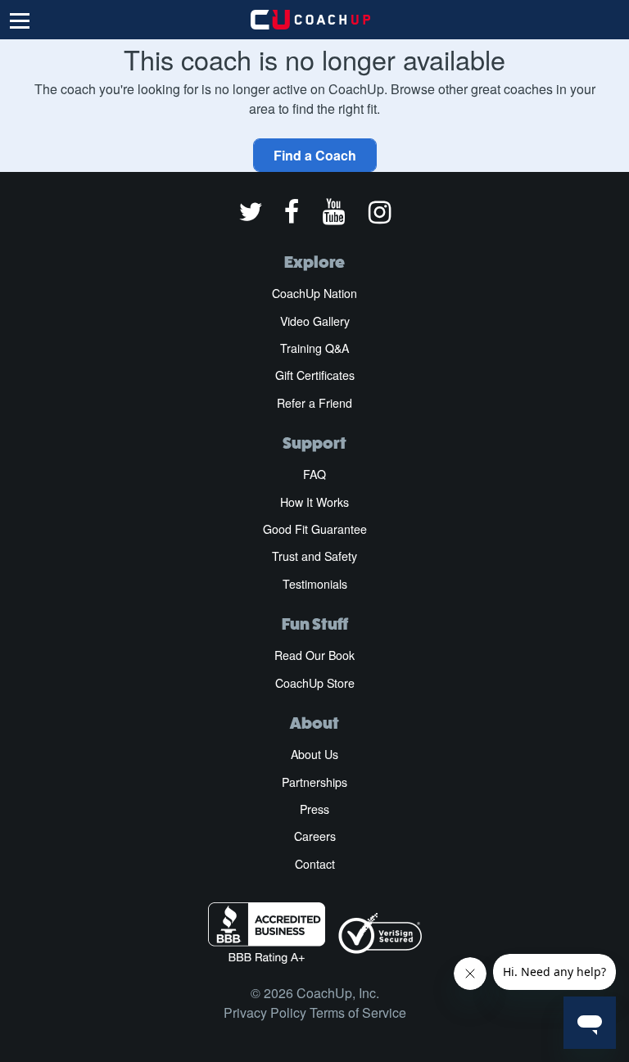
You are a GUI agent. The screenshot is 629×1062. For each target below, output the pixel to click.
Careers (315, 836)
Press (314, 809)
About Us (314, 754)
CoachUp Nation (314, 293)
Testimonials (315, 584)
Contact (315, 864)
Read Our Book (314, 655)
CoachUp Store (315, 683)
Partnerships (314, 782)
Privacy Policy (265, 1012)
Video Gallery (315, 321)
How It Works (314, 502)
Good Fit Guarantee (315, 529)
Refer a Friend (314, 403)
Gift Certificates (315, 375)
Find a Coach (315, 155)
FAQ (314, 474)
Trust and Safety (314, 556)
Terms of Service (358, 1012)
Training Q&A (314, 348)
